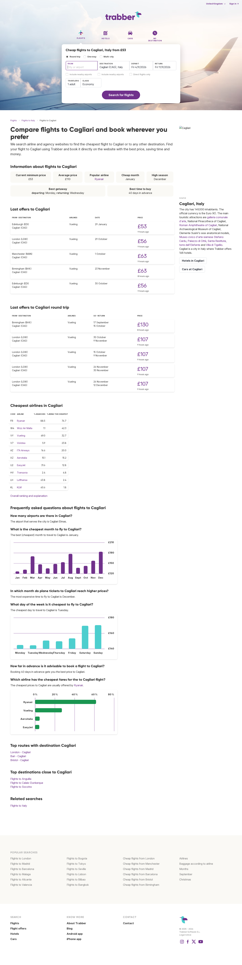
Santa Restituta (217, 241)
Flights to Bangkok (78, 884)
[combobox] (82, 65)
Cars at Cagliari (192, 269)
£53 (142, 226)
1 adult (71, 84)
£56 (142, 241)
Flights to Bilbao (76, 879)
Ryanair (99, 179)
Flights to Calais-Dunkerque (26, 782)
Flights (14, 923)
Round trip (75, 56)
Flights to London (20, 858)
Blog (69, 928)
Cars (13, 939)
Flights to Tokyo (76, 863)
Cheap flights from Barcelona (140, 874)
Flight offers (18, 928)
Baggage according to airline (196, 863)
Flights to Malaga (20, 874)
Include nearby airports (81, 74)
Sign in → (234, 3)
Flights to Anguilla (20, 778)
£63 (142, 256)
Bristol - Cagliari (19, 760)
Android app (75, 933)
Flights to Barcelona (22, 869)
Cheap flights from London (139, 858)
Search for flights (121, 95)
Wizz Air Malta (24, 428)
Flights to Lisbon (76, 874)
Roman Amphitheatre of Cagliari (198, 225)
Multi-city (109, 56)
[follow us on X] (193, 943)
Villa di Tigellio (214, 245)
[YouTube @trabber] (200, 943)
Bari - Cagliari (18, 756)
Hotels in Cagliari (193, 260)
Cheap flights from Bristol (138, 879)
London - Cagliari (20, 752)
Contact (128, 923)
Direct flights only (141, 74)
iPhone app (74, 939)
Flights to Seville (76, 869)
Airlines (183, 858)
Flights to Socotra (21, 786)
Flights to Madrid (20, 863)
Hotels (14, 933)
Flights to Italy (18, 805)
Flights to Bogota (77, 858)
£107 (142, 339)
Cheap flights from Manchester (141, 863)
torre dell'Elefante (189, 245)
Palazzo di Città (197, 241)
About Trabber (76, 923)
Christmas (185, 879)
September (185, 874)
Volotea (21, 443)
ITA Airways (23, 450)
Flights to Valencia (21, 884)
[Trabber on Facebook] (187, 943)
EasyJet (21, 465)
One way (91, 56)
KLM (19, 487)
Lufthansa (22, 480)
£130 (142, 324)
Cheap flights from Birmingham (141, 884)
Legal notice (185, 935)
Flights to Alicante (21, 879)
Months (183, 869)
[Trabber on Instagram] (182, 943)
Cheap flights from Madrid (138, 869)
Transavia (22, 472)
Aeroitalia (22, 457)
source (182, 198)
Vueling (21, 435)
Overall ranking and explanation (28, 495)
